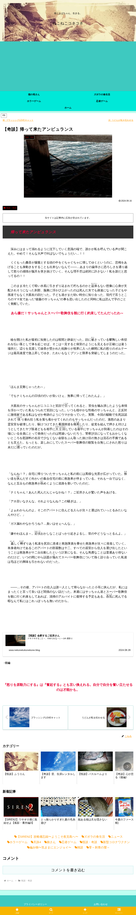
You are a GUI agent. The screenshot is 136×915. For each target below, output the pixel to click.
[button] (127, 766)
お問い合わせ (101, 904)
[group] (21, 767)
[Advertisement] (68, 66)
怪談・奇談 (11, 208)
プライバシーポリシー (35, 904)
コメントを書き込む (68, 870)
